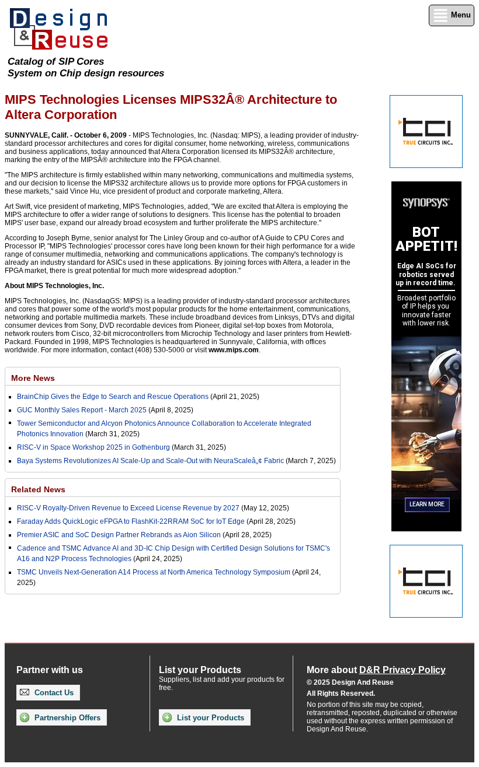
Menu (460, 14)
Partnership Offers (66, 717)
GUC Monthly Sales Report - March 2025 (82, 410)
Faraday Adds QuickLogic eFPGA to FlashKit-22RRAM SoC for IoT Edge (131, 521)
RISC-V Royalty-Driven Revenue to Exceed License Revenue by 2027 (128, 508)
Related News (38, 489)
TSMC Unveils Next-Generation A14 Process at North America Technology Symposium (153, 572)
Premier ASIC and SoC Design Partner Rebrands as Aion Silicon (120, 535)
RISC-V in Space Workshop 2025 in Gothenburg (93, 447)
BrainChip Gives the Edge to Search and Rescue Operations (113, 397)
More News (33, 378)
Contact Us (53, 692)
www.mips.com (234, 350)
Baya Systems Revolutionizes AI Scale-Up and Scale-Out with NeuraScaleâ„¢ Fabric (150, 461)
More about (376, 670)
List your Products (209, 717)
